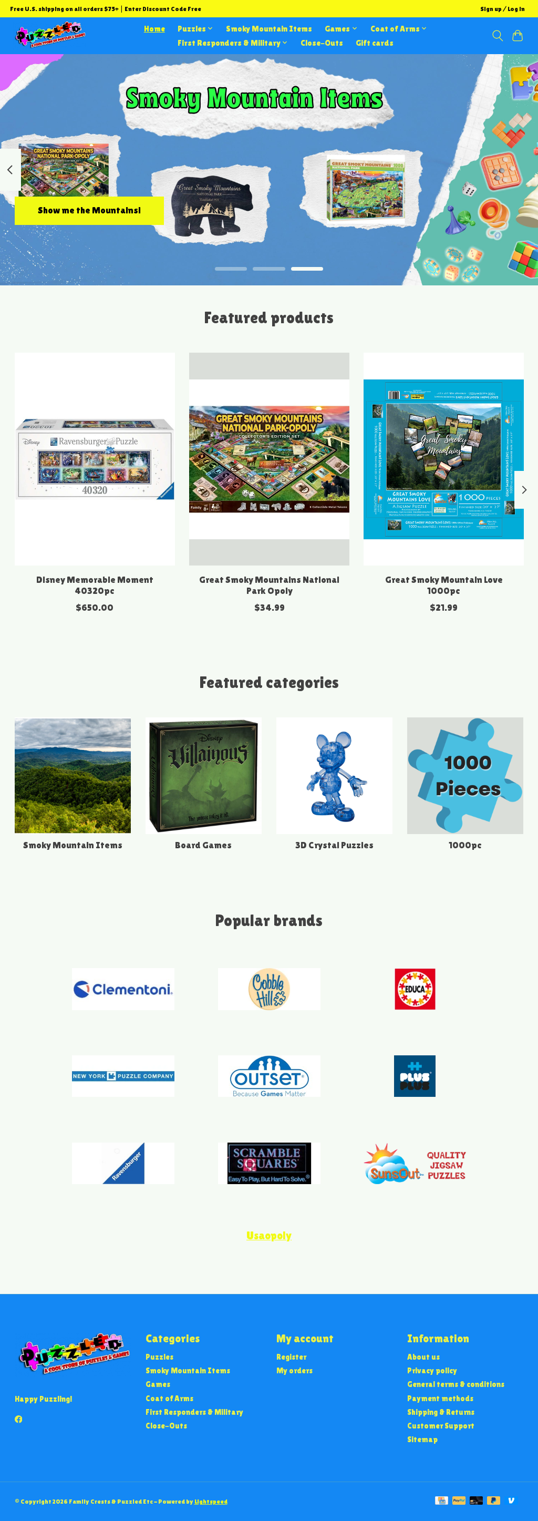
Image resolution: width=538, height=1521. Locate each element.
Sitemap (422, 1439)
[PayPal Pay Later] (494, 1501)
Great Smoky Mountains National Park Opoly (269, 585)
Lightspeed (210, 1501)
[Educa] (415, 990)
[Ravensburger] (123, 1164)
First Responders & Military (194, 1411)
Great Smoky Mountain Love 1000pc (443, 585)
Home (154, 28)
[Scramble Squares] (269, 1164)
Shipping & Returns (440, 1411)
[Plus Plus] (415, 1077)
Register (291, 1356)
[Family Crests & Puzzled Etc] (49, 35)
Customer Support (440, 1425)
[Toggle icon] (497, 35)
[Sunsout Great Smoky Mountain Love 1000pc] (444, 459)
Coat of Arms (169, 1398)
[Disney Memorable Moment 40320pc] (95, 459)
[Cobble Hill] (269, 990)
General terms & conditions (455, 1384)
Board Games (203, 845)
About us (423, 1356)
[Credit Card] (441, 1501)
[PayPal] (459, 1501)
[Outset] (269, 1077)
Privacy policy (432, 1370)
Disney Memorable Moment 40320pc (94, 585)
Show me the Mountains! (89, 210)
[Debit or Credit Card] (476, 1501)
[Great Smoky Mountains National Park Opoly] (269, 459)
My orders (294, 1370)
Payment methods (440, 1398)
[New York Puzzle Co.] (123, 1077)
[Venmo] (511, 1501)
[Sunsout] (415, 1164)
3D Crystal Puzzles (334, 845)
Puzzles (159, 1356)
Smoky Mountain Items (269, 28)
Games (158, 1384)
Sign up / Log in (502, 9)
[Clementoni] (123, 990)
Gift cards (375, 42)
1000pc (465, 845)
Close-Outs (322, 42)
